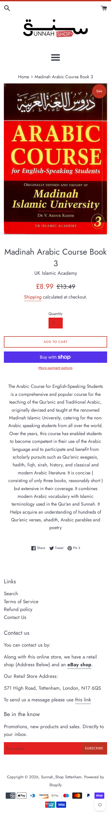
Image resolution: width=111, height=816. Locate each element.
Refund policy (18, 609)
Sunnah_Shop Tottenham (61, 777)
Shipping (33, 297)
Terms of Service (21, 601)
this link (83, 699)
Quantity (55, 314)
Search (11, 593)
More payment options (55, 367)
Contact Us (15, 617)
